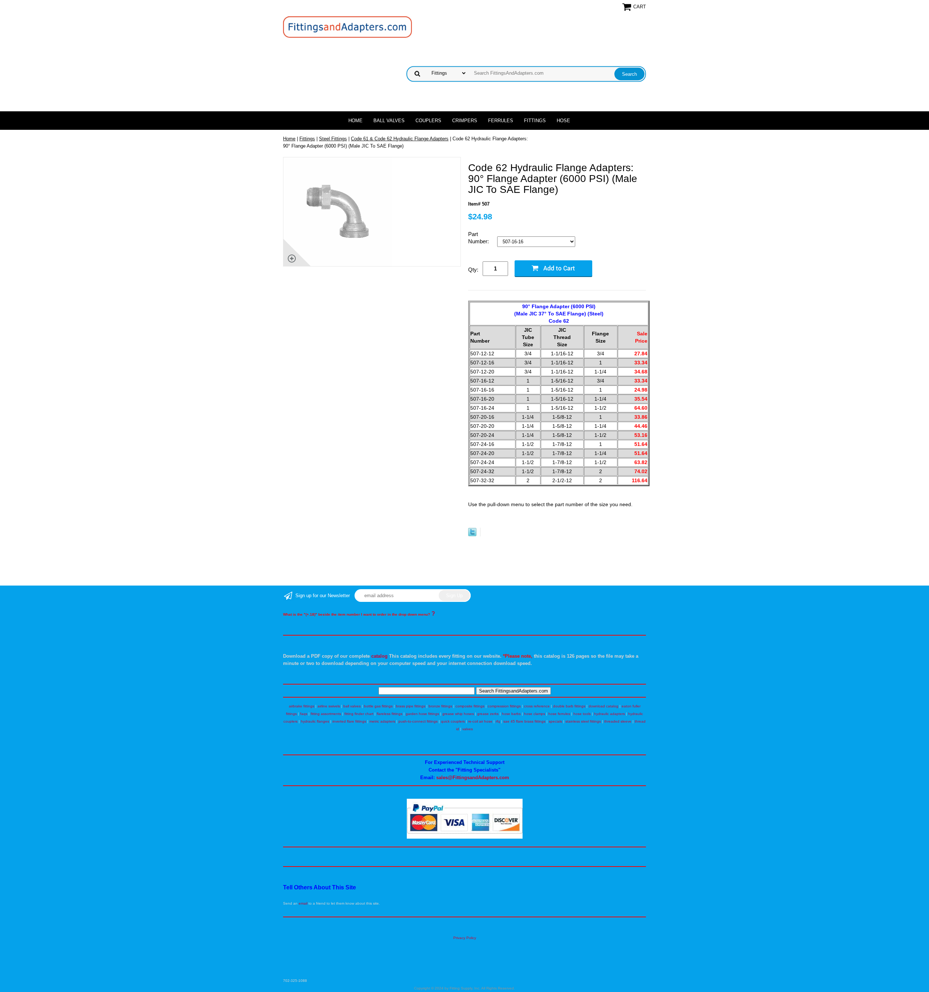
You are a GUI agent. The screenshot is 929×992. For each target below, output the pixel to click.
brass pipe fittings (410, 706)
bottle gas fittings (378, 706)
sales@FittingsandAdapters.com (472, 777)
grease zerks (488, 714)
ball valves (352, 706)
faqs (303, 714)
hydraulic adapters (609, 714)
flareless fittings (389, 714)
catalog (379, 656)
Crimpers (464, 120)
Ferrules (500, 120)
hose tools (582, 714)
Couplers (428, 120)
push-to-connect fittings (418, 721)
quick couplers (453, 721)
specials (555, 721)
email (303, 903)
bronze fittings (440, 706)
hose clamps (534, 714)
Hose (563, 120)
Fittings (535, 120)
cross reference (537, 706)
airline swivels (329, 706)
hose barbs (511, 714)
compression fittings (504, 706)
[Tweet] (472, 534)
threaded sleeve (617, 721)
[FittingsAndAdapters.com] (347, 26)
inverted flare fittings (349, 721)
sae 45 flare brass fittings (524, 721)
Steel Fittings (333, 138)
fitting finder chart (358, 714)
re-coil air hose (480, 721)
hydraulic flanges (315, 721)
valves (467, 729)
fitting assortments (326, 714)
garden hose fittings (422, 714)
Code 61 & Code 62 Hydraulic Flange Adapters (400, 138)
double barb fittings (569, 706)
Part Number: (479, 237)
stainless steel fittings (583, 721)
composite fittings (469, 706)
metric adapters (382, 721)
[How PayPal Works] (465, 837)
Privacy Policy (464, 938)
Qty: (473, 269)
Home (355, 120)
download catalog (603, 706)
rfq (498, 721)
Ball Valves (389, 120)
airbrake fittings (301, 706)
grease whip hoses (458, 714)
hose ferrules (559, 714)
